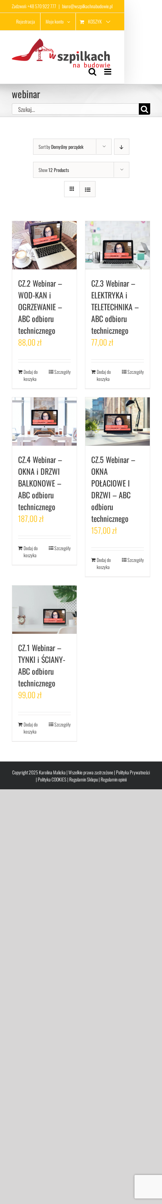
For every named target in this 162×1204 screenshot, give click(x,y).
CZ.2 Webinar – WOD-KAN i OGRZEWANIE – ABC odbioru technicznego (40, 306)
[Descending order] (121, 147)
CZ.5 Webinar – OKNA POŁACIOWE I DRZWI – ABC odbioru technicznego (113, 489)
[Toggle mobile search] (92, 72)
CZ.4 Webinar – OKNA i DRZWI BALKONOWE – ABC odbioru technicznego (40, 483)
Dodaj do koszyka (31, 375)
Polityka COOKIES (52, 779)
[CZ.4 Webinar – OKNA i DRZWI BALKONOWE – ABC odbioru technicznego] (44, 421)
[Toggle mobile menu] (108, 72)
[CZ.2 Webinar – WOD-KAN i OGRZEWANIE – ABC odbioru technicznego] (44, 245)
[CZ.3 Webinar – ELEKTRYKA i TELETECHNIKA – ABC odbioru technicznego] (117, 245)
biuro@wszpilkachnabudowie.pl (87, 6)
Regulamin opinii (114, 779)
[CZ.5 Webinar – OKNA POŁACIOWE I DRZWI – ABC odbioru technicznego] (117, 421)
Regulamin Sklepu (83, 779)
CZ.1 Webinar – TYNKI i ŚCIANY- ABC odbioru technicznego (41, 665)
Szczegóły (62, 371)
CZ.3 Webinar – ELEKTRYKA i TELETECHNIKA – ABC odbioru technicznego (115, 306)
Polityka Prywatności (133, 772)
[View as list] (87, 189)
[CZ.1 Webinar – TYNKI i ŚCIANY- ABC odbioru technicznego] (44, 610)
